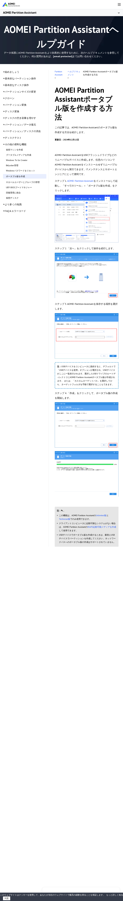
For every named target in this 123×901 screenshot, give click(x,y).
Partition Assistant (58, 73)
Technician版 (64, 519)
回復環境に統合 (13, 192)
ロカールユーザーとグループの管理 (23, 182)
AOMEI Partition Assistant (19, 12)
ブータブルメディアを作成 (18, 155)
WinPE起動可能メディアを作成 (101, 527)
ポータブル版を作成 (15, 176)
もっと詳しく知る (114, 895)
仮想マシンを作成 (14, 149)
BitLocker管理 (12, 165)
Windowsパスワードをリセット (20, 170)
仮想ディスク (12, 198)
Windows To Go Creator (16, 160)
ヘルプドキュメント (74, 73)
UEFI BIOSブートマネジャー (19, 187)
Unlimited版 (101, 515)
